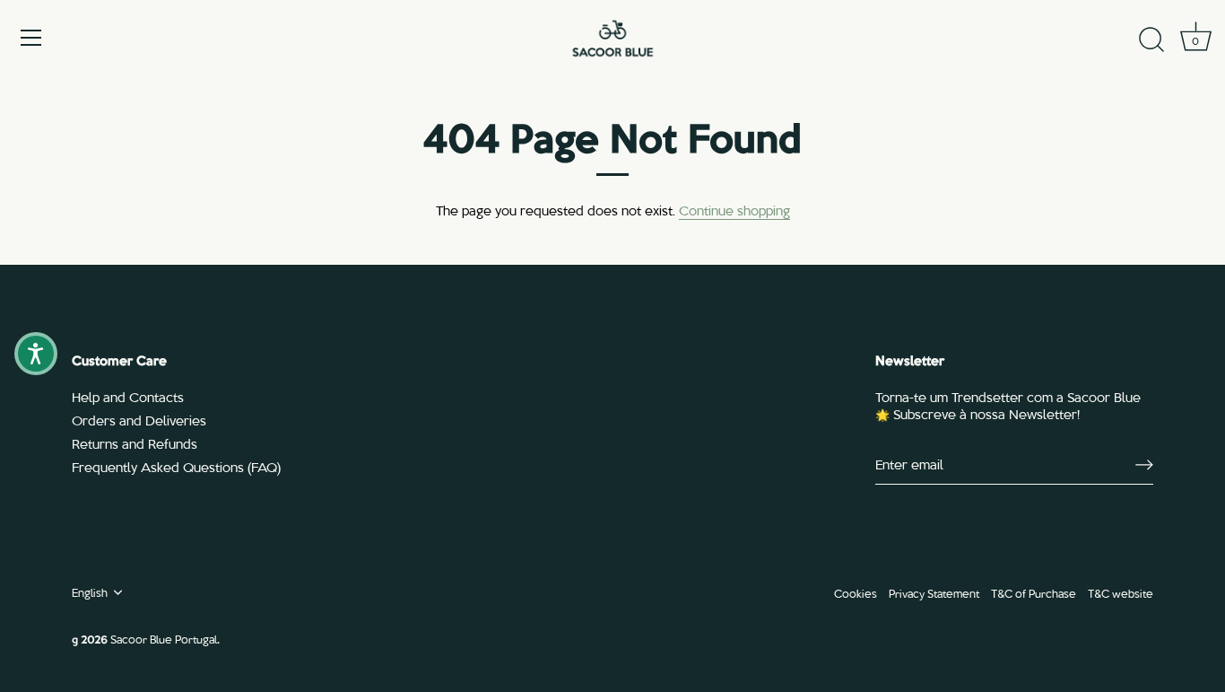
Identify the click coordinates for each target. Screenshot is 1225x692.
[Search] (1151, 40)
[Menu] (31, 37)
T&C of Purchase (1033, 592)
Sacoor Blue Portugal (163, 638)
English (90, 592)
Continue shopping (734, 210)
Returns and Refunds (134, 443)
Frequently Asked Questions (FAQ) (176, 467)
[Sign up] (1144, 465)
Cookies (855, 592)
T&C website (1120, 592)
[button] (35, 353)
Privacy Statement (934, 592)
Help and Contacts (128, 397)
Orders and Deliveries (139, 420)
